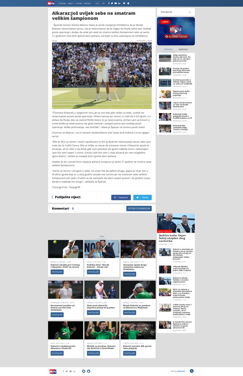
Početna (62, 3)
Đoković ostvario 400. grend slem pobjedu (137, 347)
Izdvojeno (168, 49)
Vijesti (70, 3)
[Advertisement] (81, 225)
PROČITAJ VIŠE (57, 272)
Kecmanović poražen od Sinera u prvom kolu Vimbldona (63, 307)
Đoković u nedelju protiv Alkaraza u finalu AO (63, 347)
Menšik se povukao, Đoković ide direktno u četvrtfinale (101, 347)
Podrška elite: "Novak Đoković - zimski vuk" (98, 265)
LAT (97, 3)
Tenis (101, 236)
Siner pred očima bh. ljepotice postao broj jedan (101, 306)
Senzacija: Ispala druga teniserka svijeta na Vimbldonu (135, 267)
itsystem (181, 371)
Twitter (145, 197)
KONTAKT (87, 3)
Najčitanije (183, 49)
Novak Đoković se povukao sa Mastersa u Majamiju (136, 306)
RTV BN (79, 3)
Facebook (123, 197)
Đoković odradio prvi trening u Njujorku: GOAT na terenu (65, 265)
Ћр (104, 3)
